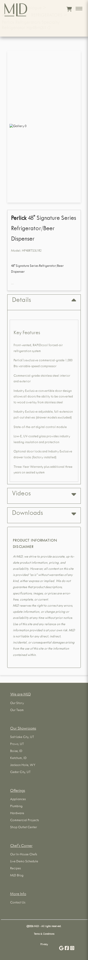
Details (21, 300)
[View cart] (69, 9)
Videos (21, 494)
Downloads (27, 513)
